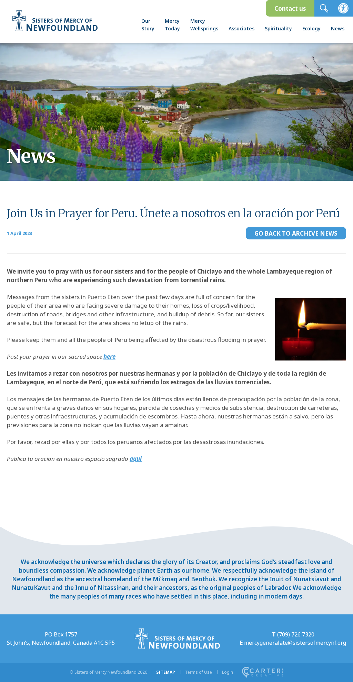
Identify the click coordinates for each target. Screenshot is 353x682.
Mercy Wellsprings (204, 25)
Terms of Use (198, 672)
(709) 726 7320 (295, 634)
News (337, 28)
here (109, 356)
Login (227, 672)
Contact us (290, 8)
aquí (136, 459)
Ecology (311, 28)
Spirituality (278, 28)
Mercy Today (172, 25)
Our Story (147, 25)
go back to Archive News (295, 233)
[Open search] (324, 8)
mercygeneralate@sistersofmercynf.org (295, 642)
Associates (241, 28)
